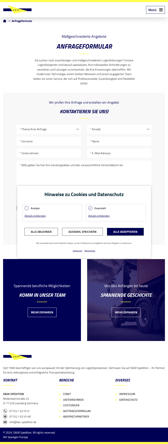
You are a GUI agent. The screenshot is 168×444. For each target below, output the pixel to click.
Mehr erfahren (42, 312)
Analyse (35, 208)
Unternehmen (73, 399)
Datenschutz (128, 399)
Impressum (127, 394)
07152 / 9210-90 (20, 416)
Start (67, 394)
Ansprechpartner (76, 416)
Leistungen (71, 405)
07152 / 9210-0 (19, 411)
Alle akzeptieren (125, 231)
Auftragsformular (77, 411)
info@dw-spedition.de (22, 422)
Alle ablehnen (41, 231)
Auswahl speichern (82, 231)
